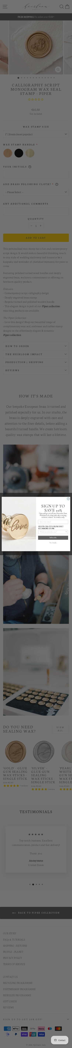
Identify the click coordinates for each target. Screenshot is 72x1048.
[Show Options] (66, 532)
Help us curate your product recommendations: (51, 528)
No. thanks (53, 543)
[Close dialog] (68, 498)
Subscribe (53, 538)
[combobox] (52, 532)
